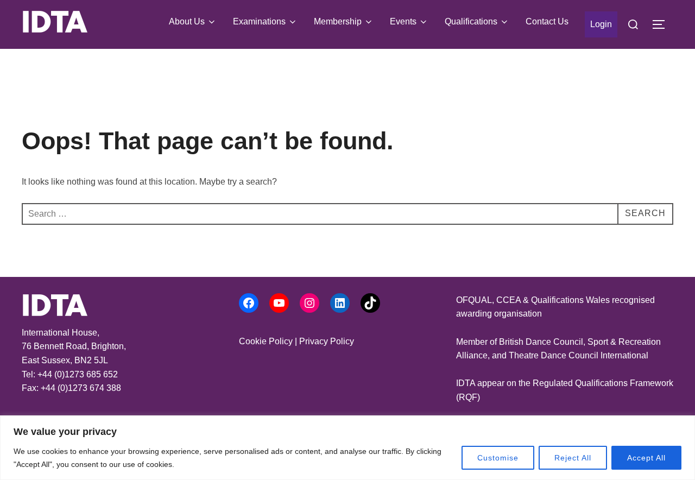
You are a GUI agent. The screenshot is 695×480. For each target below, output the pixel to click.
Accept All (646, 457)
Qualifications (471, 21)
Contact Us (547, 21)
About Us (187, 21)
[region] (347, 447)
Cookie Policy (266, 341)
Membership (338, 21)
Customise (498, 457)
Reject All (572, 457)
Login (601, 24)
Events (403, 21)
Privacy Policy (326, 341)
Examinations (259, 21)
